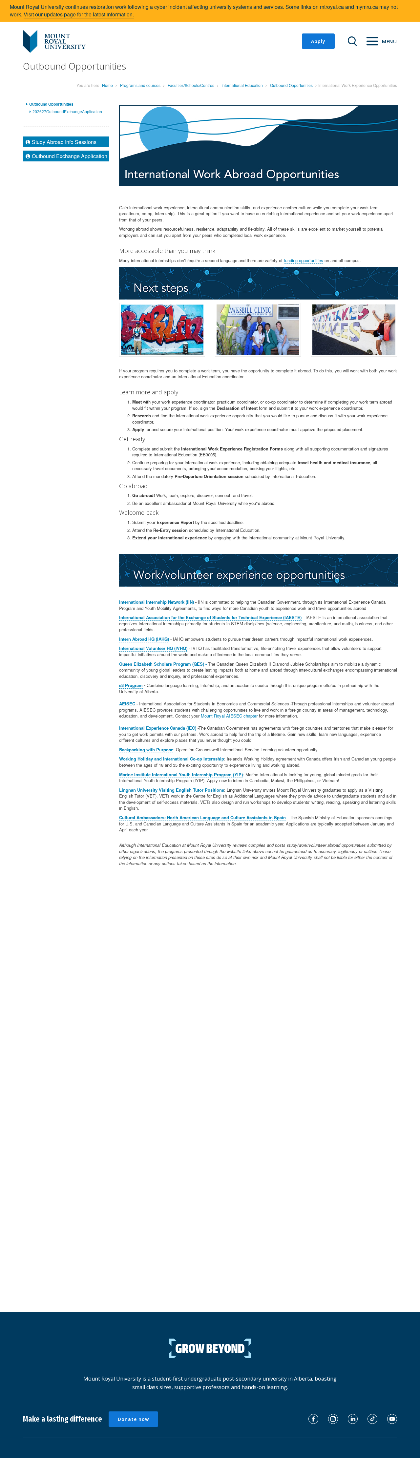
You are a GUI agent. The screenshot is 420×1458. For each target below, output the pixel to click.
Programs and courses (140, 85)
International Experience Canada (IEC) (157, 728)
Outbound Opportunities (291, 85)
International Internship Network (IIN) (157, 602)
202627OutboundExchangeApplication (67, 112)
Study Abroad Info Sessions (64, 142)
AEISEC (127, 703)
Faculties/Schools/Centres (191, 85)
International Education (242, 85)
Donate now (133, 1419)
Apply (318, 41)
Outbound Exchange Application (69, 156)
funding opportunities (303, 260)
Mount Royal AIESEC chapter (229, 716)
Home (107, 85)
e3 (121, 685)
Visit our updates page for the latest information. (79, 14)
